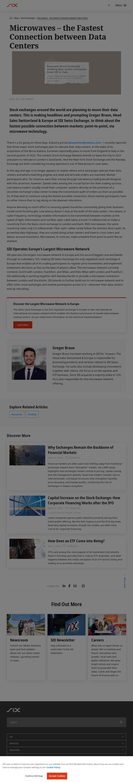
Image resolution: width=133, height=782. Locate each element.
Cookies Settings (34, 775)
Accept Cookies (57, 775)
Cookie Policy (53, 767)
